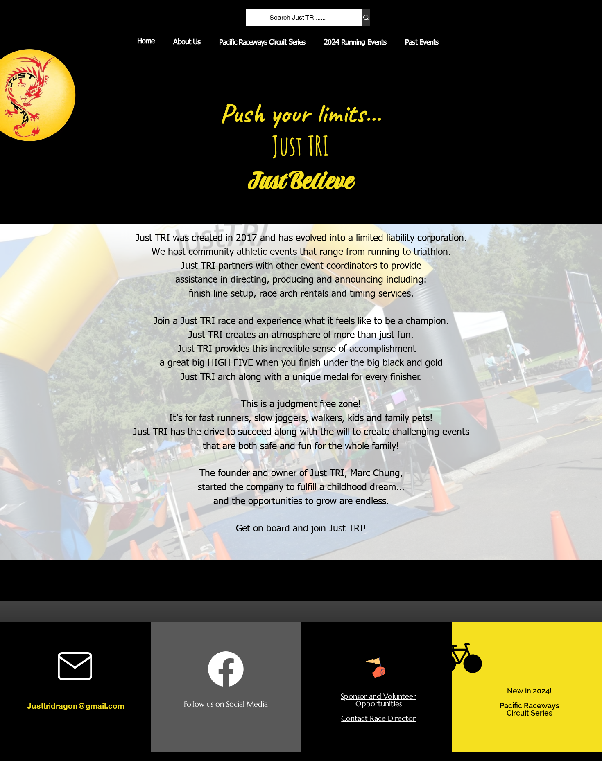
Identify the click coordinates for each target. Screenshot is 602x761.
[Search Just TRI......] (366, 17)
